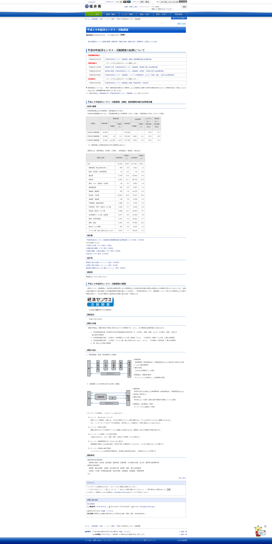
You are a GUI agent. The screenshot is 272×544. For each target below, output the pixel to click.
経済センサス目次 (151, 41)
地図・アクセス (107, 511)
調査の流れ (131, 41)
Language (92, 2)
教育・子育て (161, 14)
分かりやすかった (96, 489)
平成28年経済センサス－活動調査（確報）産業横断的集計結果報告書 (128, 59)
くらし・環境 (93, 14)
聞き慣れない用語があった (157, 489)
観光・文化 (144, 14)
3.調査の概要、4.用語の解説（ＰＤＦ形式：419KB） (103, 251)
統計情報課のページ (94, 41)
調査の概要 (106, 41)
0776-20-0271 (101, 506)
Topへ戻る (182, 478)
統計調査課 (91, 504)
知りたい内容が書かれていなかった (132, 489)
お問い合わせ (97, 540)
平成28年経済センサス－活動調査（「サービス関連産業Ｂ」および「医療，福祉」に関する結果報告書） (140, 75)
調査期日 (115, 41)
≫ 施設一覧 (183, 534)
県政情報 (178, 14)
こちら (94, 277)
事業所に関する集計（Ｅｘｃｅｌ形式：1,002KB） (103, 262)
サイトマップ (144, 7)
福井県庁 (88, 531)
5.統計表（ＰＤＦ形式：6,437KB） (97, 254)
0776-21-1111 (105, 534)
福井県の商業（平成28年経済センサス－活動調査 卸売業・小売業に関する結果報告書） (135, 71)
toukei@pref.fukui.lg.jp (121, 492)
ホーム (87, 19)
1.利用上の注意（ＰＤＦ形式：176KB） (99, 245)
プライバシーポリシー (123, 540)
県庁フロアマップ (150, 540)
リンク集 (88, 540)
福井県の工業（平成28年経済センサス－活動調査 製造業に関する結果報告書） (132, 67)
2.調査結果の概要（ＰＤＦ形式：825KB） (100, 248)
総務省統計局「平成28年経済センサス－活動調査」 (116, 93)
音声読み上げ (110, 2)
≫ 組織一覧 (183, 531)
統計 (101, 19)
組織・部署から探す (131, 7)
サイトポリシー (109, 540)
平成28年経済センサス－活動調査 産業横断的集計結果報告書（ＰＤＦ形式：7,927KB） (115, 240)
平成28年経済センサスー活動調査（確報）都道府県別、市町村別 (126, 83)
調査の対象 (123, 41)
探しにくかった (111, 489)
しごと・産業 (127, 14)
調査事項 (140, 41)
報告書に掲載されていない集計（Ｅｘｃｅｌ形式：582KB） (106, 268)
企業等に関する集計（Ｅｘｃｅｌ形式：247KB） (102, 265)
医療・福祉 (110, 14)
